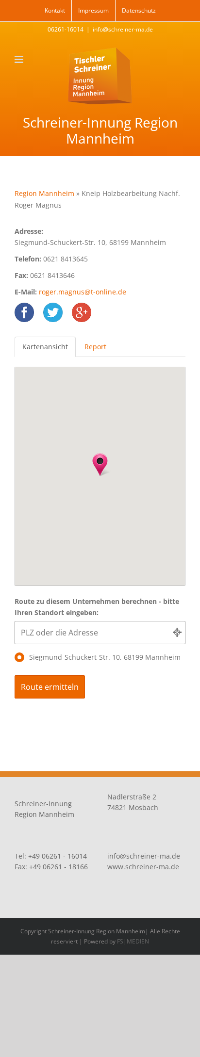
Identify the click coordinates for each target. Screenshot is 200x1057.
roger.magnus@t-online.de (82, 291)
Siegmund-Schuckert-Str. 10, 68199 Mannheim (105, 657)
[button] (100, 464)
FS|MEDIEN (133, 941)
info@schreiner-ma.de (123, 29)
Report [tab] (95, 346)
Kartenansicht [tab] (45, 346)
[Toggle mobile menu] (20, 59)
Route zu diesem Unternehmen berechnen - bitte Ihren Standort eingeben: (97, 607)
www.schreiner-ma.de (143, 866)
